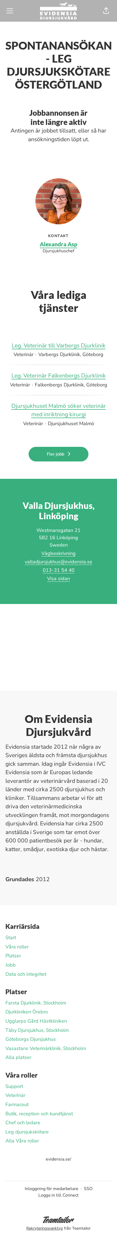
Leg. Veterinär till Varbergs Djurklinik (59, 345)
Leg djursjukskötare (27, 1132)
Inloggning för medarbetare (51, 1189)
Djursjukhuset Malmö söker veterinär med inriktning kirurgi (58, 410)
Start (10, 937)
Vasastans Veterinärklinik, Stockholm (45, 1048)
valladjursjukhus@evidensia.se (58, 561)
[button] (106, 10)
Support (14, 1086)
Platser (13, 955)
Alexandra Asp (58, 244)
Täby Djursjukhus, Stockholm (37, 1030)
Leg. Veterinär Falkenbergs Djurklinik (58, 375)
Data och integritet (25, 974)
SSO (88, 1189)
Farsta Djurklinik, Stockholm (35, 1003)
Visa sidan (58, 578)
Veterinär (15, 1095)
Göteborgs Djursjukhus (30, 1039)
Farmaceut (17, 1104)
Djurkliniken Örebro (26, 1012)
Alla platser (18, 1057)
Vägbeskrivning (58, 553)
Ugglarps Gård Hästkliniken (36, 1021)
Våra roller (17, 946)
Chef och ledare (22, 1122)
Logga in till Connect (58, 1195)
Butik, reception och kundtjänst (39, 1113)
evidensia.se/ (58, 1159)
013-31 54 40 (59, 570)
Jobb (10, 965)
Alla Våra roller (22, 1141)
